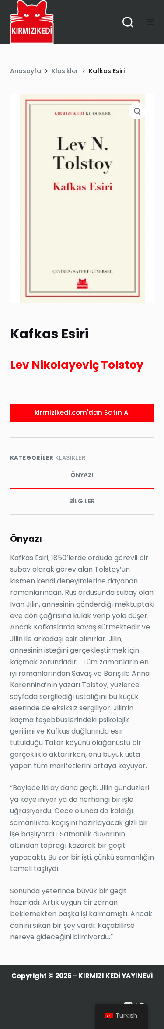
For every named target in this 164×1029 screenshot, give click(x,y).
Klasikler (70, 457)
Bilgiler (82, 501)
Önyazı (82, 475)
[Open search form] (127, 22)
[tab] (82, 475)
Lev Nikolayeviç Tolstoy (76, 364)
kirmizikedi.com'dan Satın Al (82, 412)
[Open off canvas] (150, 22)
